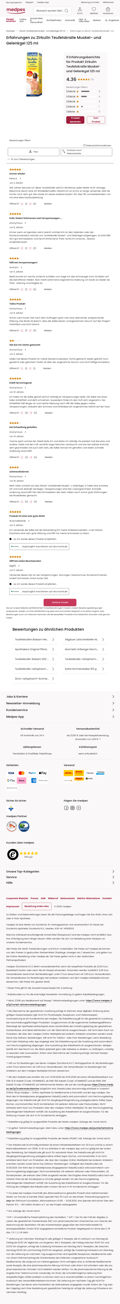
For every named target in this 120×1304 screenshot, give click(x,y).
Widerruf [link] (53, 898)
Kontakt (107, 898)
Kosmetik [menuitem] (70, 20)
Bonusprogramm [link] (14, 2)
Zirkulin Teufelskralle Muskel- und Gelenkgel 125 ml (42, 31)
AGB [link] (43, 898)
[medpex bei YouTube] (78, 807)
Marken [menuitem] (97, 20)
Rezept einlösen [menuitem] (11, 20)
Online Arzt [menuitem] (23, 20)
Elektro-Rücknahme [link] (88, 898)
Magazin (29, 2)
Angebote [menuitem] (113, 20)
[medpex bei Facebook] (66, 807)
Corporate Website (17, 898)
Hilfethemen (108, 2)
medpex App (43, 2)
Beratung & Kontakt (90, 2)
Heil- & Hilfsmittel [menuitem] (84, 20)
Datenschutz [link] (67, 898)
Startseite (10, 31)
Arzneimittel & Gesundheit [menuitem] (36, 20)
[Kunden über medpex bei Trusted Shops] (23, 854)
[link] (11, 826)
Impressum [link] (12, 906)
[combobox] (53, 11)
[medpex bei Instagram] (72, 807)
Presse (34, 898)
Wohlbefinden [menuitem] (54, 20)
